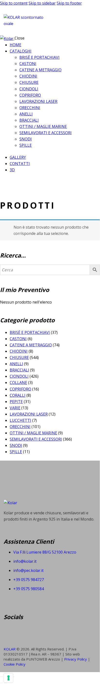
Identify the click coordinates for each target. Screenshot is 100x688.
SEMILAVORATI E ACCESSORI (36, 439)
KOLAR (9, 649)
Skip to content (14, 3)
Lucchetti (20, 420)
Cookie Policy (14, 664)
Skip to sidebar (42, 3)
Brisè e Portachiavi (30, 332)
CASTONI (18, 338)
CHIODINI (19, 351)
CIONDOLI (19, 376)
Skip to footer (69, 3)
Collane (18, 382)
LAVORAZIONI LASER (29, 414)
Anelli (16, 363)
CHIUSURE (19, 357)
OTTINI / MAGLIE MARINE (33, 433)
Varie (15, 407)
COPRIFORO (20, 389)
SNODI (16, 445)
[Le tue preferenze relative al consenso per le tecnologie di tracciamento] (8, 677)
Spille (16, 451)
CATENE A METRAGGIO (31, 345)
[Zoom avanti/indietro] (1, 676)
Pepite (16, 401)
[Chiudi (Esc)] (13, 676)
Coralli (17, 395)
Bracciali (19, 370)
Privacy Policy (76, 659)
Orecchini (20, 426)
